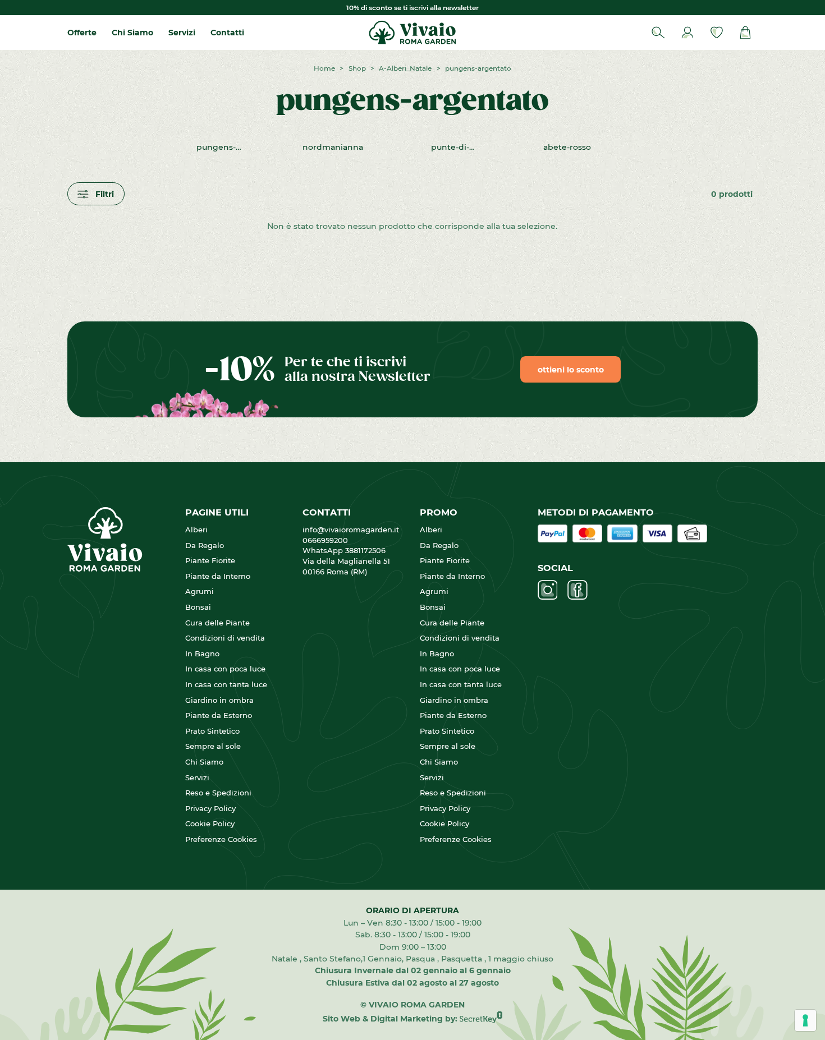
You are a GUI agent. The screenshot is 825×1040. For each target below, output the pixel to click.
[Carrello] (746, 33)
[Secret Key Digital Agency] (481, 1018)
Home (324, 67)
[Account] (688, 33)
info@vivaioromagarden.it (350, 529)
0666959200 (329, 540)
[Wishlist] (716, 33)
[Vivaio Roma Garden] (412, 32)
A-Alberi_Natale (405, 67)
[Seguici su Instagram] (548, 590)
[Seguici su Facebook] (577, 590)
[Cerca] (659, 33)
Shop (357, 67)
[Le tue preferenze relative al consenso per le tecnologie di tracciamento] (805, 1020)
